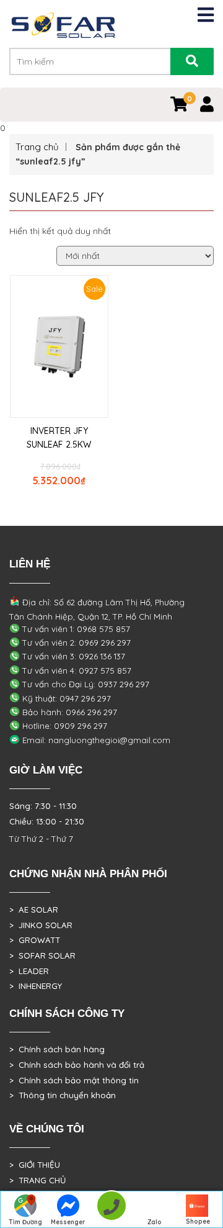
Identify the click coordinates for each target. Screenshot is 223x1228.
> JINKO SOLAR (40, 925)
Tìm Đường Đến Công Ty (25, 1223)
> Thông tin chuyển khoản (62, 1095)
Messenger (68, 1222)
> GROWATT (34, 940)
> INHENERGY (35, 986)
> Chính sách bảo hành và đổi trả (76, 1065)
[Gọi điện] (111, 1209)
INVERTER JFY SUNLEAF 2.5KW (59, 437)
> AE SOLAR (33, 909)
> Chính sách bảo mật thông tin (74, 1080)
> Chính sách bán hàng (57, 1049)
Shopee (198, 1221)
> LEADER (29, 971)
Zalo (154, 1222)
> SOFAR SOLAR (42, 955)
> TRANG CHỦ (37, 1180)
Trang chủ (37, 147)
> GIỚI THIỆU (34, 1165)
